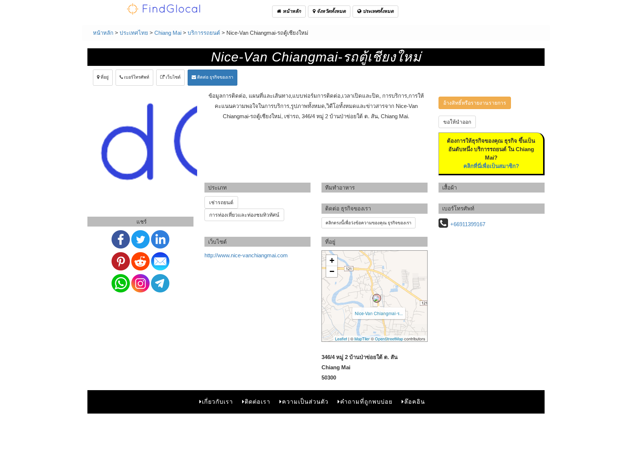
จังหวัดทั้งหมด (330, 11)
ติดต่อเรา (257, 402)
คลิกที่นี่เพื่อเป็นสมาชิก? (491, 166)
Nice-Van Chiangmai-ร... (379, 313)
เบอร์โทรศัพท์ (136, 77)
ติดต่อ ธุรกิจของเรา (214, 77)
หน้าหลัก (291, 11)
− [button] (332, 271)
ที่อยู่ (104, 77)
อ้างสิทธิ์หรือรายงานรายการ (474, 103)
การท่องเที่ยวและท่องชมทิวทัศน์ (244, 215)
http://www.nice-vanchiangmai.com (246, 255)
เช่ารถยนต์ (221, 202)
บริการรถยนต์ (204, 33)
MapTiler (362, 338)
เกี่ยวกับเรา (217, 402)
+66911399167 (467, 224)
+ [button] (332, 260)
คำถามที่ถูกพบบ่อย (366, 402)
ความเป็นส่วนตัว (305, 402)
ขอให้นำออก (457, 122)
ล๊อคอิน (414, 402)
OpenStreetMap (389, 338)
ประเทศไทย (134, 33)
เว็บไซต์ (173, 77)
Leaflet (341, 338)
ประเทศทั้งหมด (377, 11)
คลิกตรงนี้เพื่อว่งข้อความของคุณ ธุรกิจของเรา (368, 222)
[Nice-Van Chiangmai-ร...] (376, 298)
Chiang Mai (167, 33)
